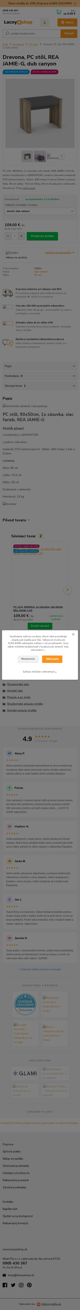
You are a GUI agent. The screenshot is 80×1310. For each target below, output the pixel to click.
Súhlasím (52, 659)
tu (44, 650)
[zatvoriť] (73, 634)
